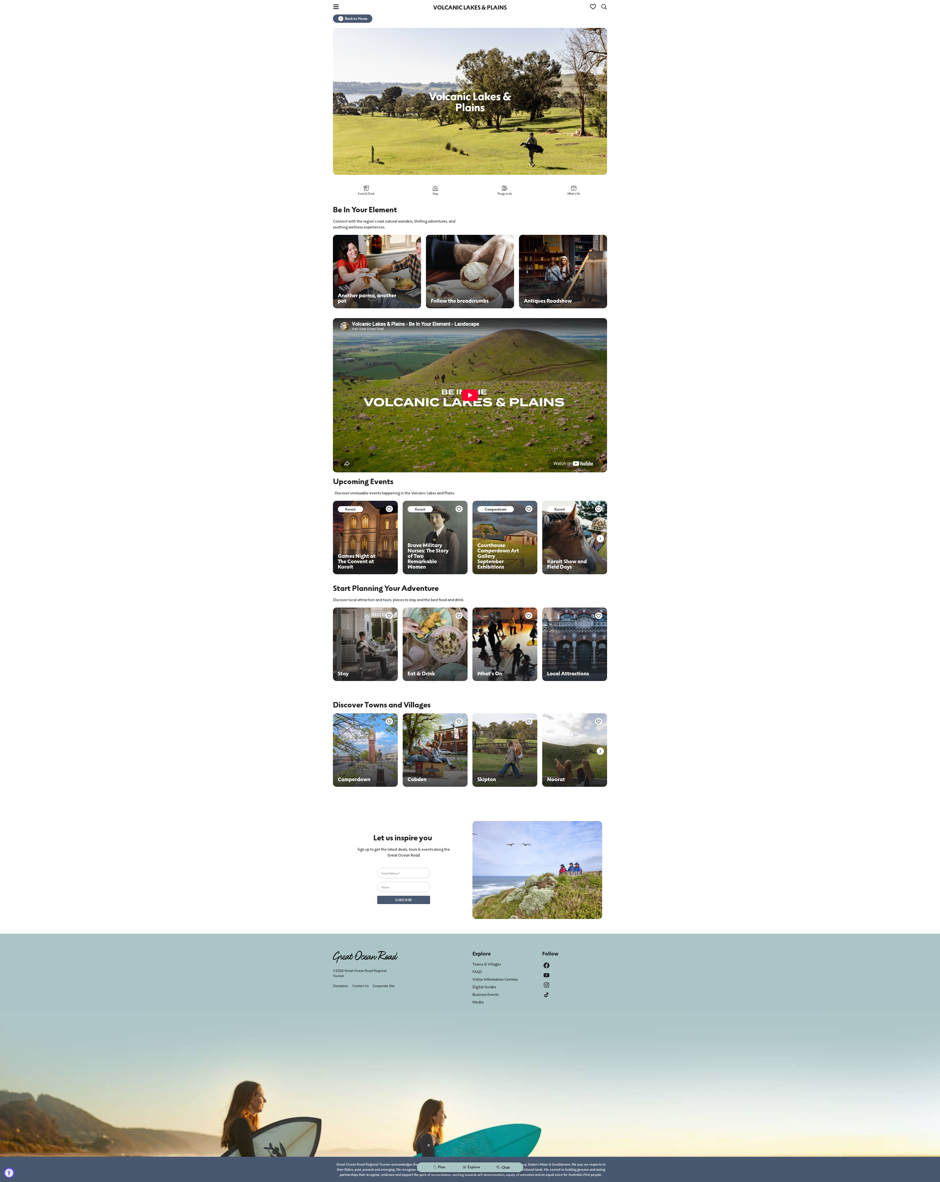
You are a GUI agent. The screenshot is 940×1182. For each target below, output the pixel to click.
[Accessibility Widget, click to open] (9, 1172)
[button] (600, 538)
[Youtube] (546, 975)
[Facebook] (546, 965)
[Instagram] (546, 985)
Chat (506, 1167)
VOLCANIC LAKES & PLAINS (470, 7)
